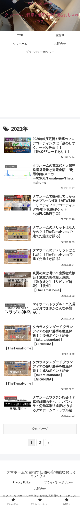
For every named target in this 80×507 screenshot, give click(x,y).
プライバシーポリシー (58, 482)
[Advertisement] (40, 89)
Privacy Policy (22, 482)
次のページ (40, 428)
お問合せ (40, 488)
